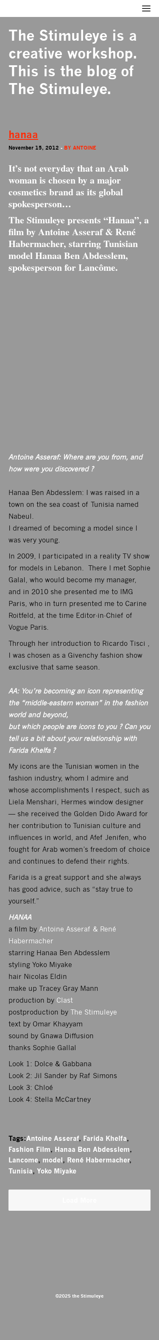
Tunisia (20, 1171)
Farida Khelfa (105, 1138)
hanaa (23, 134)
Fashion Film (29, 1149)
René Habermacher (98, 1160)
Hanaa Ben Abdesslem (92, 1149)
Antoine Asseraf (52, 1138)
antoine (84, 148)
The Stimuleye (57, 35)
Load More (79, 1200)
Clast (64, 1000)
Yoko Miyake (56, 1171)
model (52, 1160)
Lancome (23, 1160)
